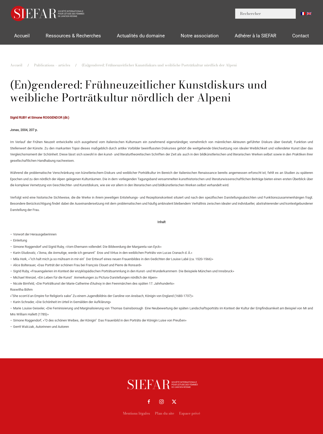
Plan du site (164, 413)
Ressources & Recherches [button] (73, 36)
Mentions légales (136, 413)
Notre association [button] (200, 36)
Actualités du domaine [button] (141, 36)
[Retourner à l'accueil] (48, 13)
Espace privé (189, 413)
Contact (300, 36)
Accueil (22, 36)
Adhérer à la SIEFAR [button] (255, 36)
